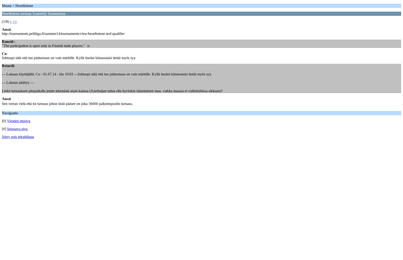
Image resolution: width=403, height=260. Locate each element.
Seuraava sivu (17, 129)
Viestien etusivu (18, 121)
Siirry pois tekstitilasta (18, 137)
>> (15, 22)
